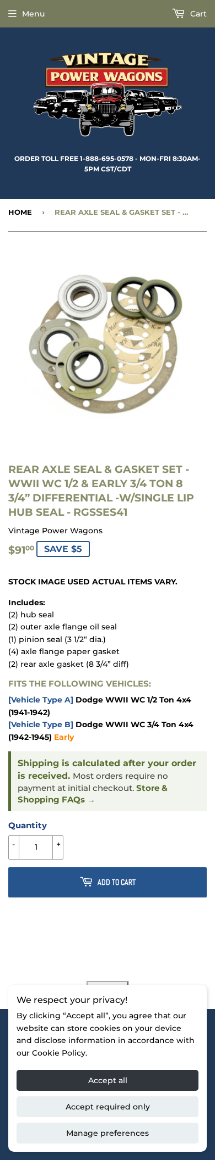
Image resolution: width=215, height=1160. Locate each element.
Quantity (27, 825)
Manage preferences (107, 1133)
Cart (197, 14)
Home (20, 212)
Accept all (107, 1080)
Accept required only (108, 1107)
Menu (33, 14)
